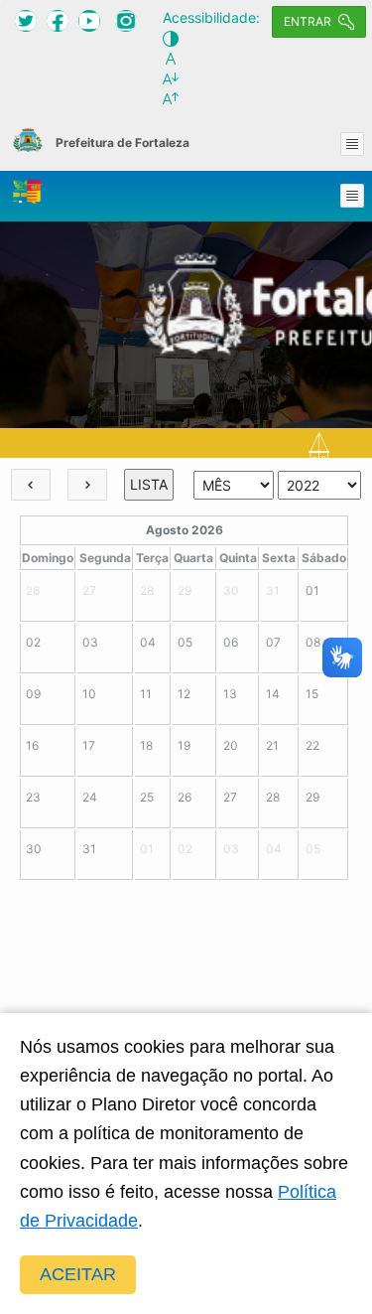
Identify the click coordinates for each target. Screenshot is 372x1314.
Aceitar (78, 1274)
